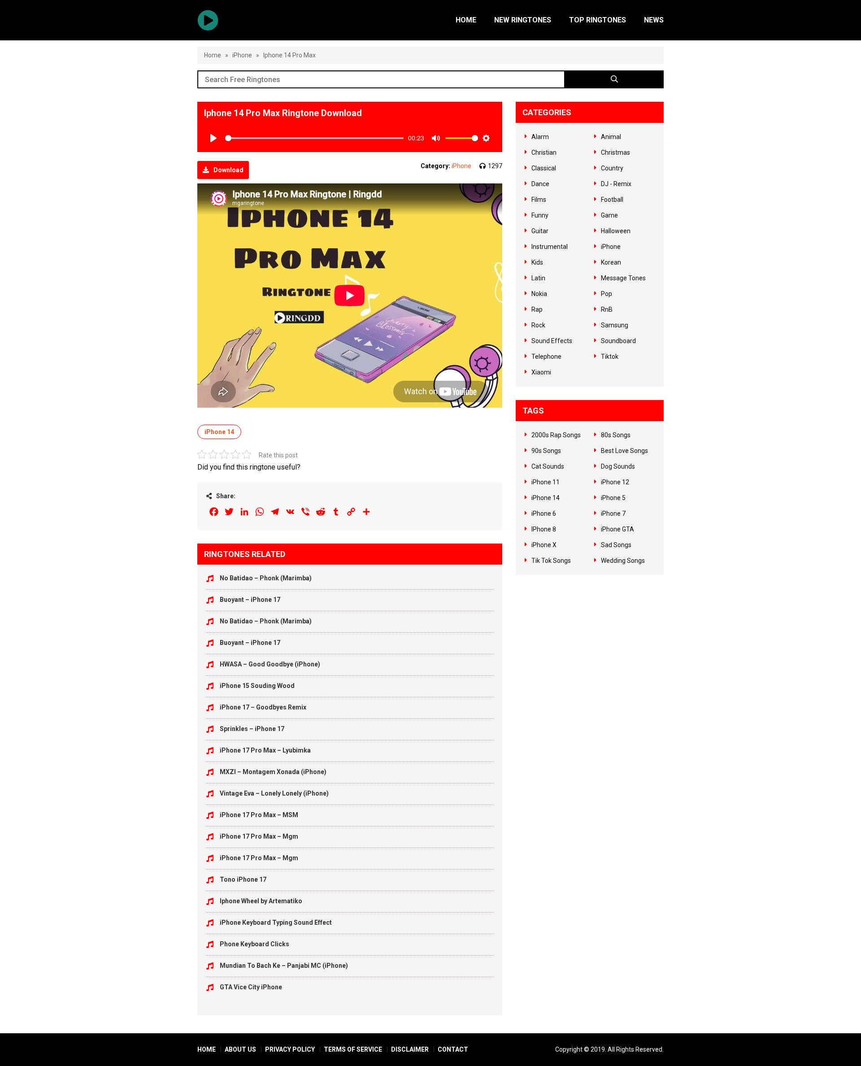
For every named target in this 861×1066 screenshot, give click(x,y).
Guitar (539, 231)
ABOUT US (240, 1049)
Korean (611, 262)
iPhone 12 (615, 482)
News (654, 20)
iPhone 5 (613, 497)
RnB (607, 309)
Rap (537, 309)
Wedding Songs (623, 560)
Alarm (540, 136)
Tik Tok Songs (551, 560)
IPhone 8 (543, 529)
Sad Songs (616, 544)
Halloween (616, 231)
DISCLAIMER (410, 1049)
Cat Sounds (547, 466)
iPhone (242, 55)
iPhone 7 (613, 513)
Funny (539, 215)
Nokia (539, 293)
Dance (540, 183)
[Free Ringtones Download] (207, 20)
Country (612, 168)
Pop (606, 293)
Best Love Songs (624, 450)
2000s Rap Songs (556, 435)
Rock (538, 325)
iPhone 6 (543, 513)
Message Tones (623, 278)
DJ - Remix (616, 183)
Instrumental (549, 246)
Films (538, 199)
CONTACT (453, 1049)
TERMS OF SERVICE (353, 1049)
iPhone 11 (545, 482)
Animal (611, 136)
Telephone (546, 356)
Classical (543, 168)
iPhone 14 (219, 431)
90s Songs (546, 450)
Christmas (615, 152)
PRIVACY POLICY (290, 1049)
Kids (537, 262)
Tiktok (609, 356)
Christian (544, 152)
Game (609, 215)
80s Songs (616, 435)
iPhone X (544, 544)
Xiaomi (541, 372)
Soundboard (618, 340)
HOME (206, 1049)
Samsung (614, 325)
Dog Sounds (618, 466)
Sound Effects (551, 340)
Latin (538, 278)
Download (228, 170)
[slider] (314, 138)
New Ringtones (522, 20)
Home (466, 20)
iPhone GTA (617, 529)
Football (612, 199)
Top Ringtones (597, 20)
